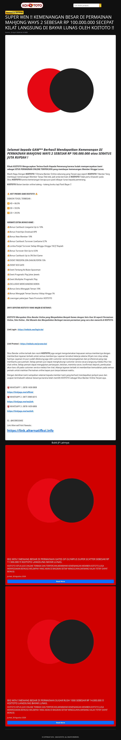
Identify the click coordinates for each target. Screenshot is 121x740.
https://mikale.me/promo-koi (33, 343)
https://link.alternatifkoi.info (30, 430)
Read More (60, 581)
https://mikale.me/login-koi (30, 329)
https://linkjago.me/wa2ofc (20, 401)
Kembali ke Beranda (14, 12)
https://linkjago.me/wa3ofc (20, 411)
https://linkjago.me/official (20, 392)
